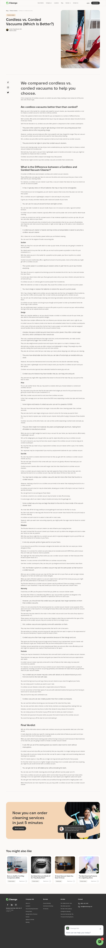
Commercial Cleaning (48, 906)
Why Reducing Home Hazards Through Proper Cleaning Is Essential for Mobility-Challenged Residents (66, 906)
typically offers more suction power (54, 212)
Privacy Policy (29, 911)
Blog (62, 3)
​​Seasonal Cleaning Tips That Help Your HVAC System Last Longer (67, 914)
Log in (88, 3)
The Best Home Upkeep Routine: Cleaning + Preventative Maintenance (67, 909)
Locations (56, 3)
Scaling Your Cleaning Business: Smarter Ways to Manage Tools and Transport (67, 911)
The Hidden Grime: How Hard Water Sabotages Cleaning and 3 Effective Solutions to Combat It (66, 903)
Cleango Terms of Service (31, 914)
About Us (28, 903)
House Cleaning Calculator (32, 908)
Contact (27, 916)
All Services (45, 908)
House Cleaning (47, 903)
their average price (31, 398)
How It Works (41, 3)
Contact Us (75, 3)
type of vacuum (28, 272)
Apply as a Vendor (30, 919)
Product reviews (13, 10)
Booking (27, 922)
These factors (25, 160)
